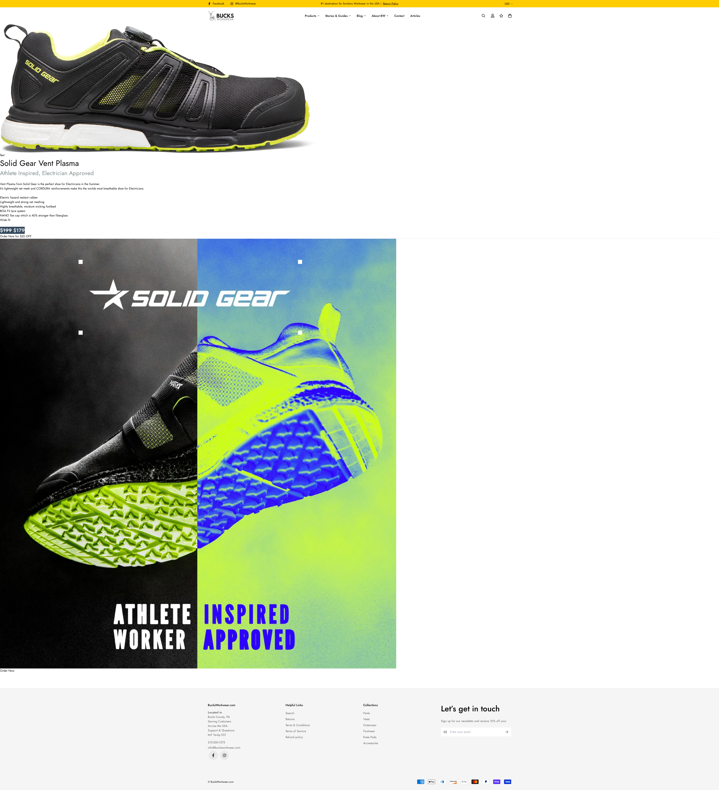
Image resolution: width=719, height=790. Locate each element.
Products (310, 16)
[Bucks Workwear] (221, 15)
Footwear (369, 731)
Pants (366, 713)
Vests (366, 719)
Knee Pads (369, 737)
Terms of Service (296, 731)
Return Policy (390, 3)
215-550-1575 (216, 742)
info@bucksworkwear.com (224, 747)
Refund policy (294, 737)
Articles (415, 16)
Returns (290, 719)
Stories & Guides (336, 16)
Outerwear (369, 725)
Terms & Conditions (298, 725)
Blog (360, 16)
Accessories (370, 743)
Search (290, 713)
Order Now (7, 670)
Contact (399, 16)
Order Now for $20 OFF (15, 236)
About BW (378, 16)
